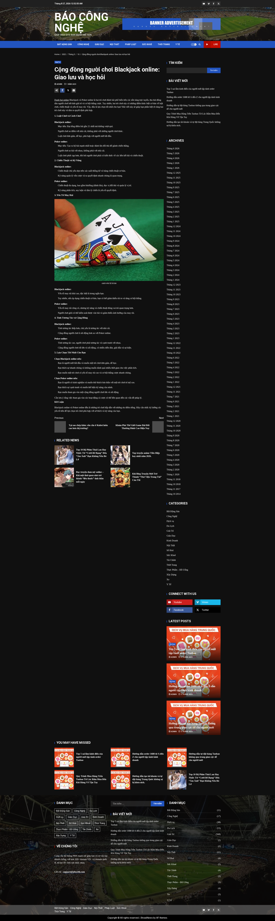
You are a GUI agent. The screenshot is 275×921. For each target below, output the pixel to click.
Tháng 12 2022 (173, 343)
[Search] (200, 44)
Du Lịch (170, 526)
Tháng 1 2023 (173, 338)
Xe (168, 579)
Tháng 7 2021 (173, 396)
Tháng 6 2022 (173, 357)
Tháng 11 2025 (173, 177)
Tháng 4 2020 (173, 460)
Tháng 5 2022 (173, 362)
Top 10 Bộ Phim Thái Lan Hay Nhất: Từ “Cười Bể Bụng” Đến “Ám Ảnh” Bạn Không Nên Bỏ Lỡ (64, 455)
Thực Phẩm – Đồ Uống (177, 570)
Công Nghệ (83, 44)
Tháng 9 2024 (173, 241)
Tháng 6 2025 (173, 197)
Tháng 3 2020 (173, 465)
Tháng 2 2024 (173, 275)
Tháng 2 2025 (173, 216)
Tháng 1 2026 (173, 168)
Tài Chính (171, 560)
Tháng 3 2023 (173, 328)
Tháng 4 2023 (173, 323)
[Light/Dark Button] (194, 44)
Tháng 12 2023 (173, 284)
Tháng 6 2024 (173, 255)
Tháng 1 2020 (173, 474)
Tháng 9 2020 (173, 435)
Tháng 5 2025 (173, 202)
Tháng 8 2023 (173, 304)
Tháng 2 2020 (173, 469)
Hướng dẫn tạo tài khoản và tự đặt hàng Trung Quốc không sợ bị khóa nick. (120, 779)
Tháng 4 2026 (173, 158)
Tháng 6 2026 (173, 148)
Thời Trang (164, 44)
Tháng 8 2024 (173, 246)
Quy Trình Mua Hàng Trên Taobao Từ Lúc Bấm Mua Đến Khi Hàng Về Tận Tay (64, 779)
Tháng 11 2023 (173, 289)
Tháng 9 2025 (173, 187)
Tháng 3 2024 (173, 270)
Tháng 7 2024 (173, 250)
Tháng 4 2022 (173, 367)
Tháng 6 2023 (173, 314)
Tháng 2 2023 (173, 333)
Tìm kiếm (175, 63)
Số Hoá (170, 550)
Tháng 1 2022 (173, 382)
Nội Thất (114, 44)
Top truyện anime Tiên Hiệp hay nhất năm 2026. (120, 455)
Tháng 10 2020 (173, 430)
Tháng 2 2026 (173, 163)
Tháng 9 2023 (173, 299)
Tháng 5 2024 (173, 260)
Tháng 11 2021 (173, 392)
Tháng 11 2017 (173, 489)
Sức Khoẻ (147, 44)
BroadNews (147, 917)
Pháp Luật (130, 44)
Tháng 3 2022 (173, 372)
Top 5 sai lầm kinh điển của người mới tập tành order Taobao (64, 757)
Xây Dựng (171, 574)
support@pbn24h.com (74, 872)
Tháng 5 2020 (173, 455)
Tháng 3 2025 (173, 212)
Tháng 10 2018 (173, 484)
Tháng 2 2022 (173, 377)
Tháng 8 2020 (173, 440)
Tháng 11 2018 (173, 479)
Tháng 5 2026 (173, 153)
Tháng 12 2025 (173, 173)
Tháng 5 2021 (173, 406)
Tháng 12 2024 (173, 226)
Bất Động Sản (64, 44)
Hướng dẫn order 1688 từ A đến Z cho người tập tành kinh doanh (120, 757)
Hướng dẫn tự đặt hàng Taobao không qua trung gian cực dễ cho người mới (177, 757)
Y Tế (178, 44)
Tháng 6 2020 (173, 450)
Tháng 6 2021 (173, 401)
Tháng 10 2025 (173, 182)
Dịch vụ (170, 521)
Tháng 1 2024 (173, 280)
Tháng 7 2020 (173, 445)
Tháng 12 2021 (173, 387)
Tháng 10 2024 (173, 236)
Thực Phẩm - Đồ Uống (67, 829)
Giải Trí (57, 62)
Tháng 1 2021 (173, 416)
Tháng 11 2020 (173, 426)
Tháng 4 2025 (173, 207)
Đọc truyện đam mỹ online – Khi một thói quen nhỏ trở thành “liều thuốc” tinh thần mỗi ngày (64, 477)
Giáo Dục (99, 44)
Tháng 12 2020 (173, 421)
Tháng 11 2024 (173, 231)
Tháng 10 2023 (173, 294)
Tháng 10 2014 (173, 494)
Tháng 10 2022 (173, 353)
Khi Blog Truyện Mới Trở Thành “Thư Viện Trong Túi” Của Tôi (120, 477)
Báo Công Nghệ (81, 22)
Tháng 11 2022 (173, 348)
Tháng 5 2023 (173, 319)
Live (216, 44)
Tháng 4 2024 (173, 265)
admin (60, 84)
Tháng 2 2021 (173, 411)
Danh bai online (61, 100)
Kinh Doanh (172, 540)
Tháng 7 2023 (173, 309)
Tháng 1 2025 (173, 221)
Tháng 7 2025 (173, 192)
